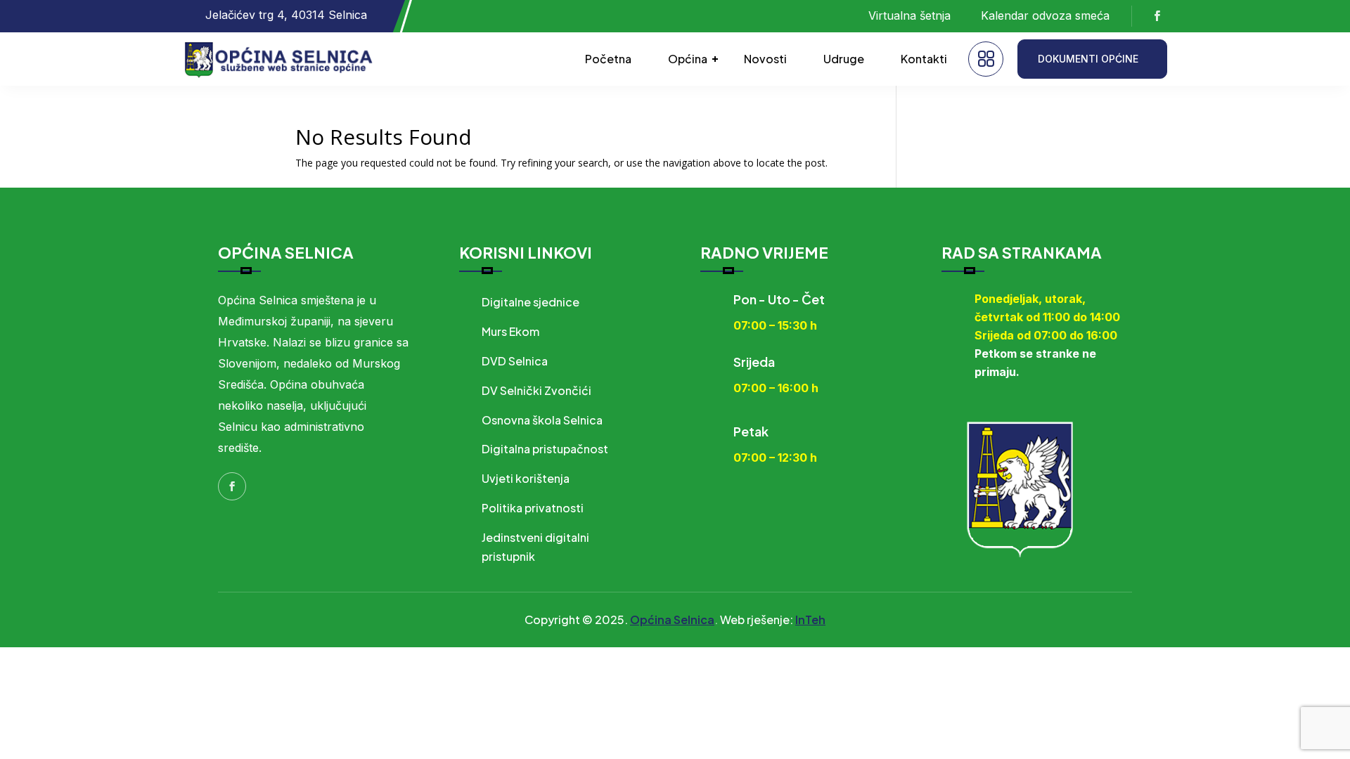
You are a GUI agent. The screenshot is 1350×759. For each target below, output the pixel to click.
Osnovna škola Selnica (542, 420)
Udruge (843, 58)
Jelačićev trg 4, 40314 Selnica (286, 15)
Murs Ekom (510, 331)
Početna (608, 58)
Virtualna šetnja (909, 15)
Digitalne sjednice (530, 301)
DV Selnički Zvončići (536, 390)
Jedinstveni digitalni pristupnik (535, 547)
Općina (687, 58)
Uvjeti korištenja (526, 478)
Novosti (765, 58)
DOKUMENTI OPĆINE (1088, 59)
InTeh (810, 619)
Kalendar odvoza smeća (1045, 15)
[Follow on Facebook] (1156, 16)
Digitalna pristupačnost (545, 448)
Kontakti (924, 58)
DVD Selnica (515, 360)
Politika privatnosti (533, 507)
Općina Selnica (672, 619)
